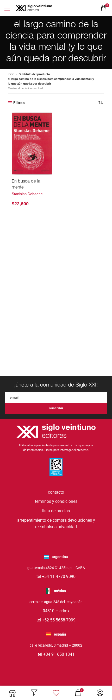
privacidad (67, 526)
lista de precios (56, 510)
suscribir (56, 408)
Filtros (19, 103)
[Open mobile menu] (7, 8)
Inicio (11, 74)
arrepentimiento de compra (42, 520)
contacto (56, 492)
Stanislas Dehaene (27, 194)
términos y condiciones (56, 501)
